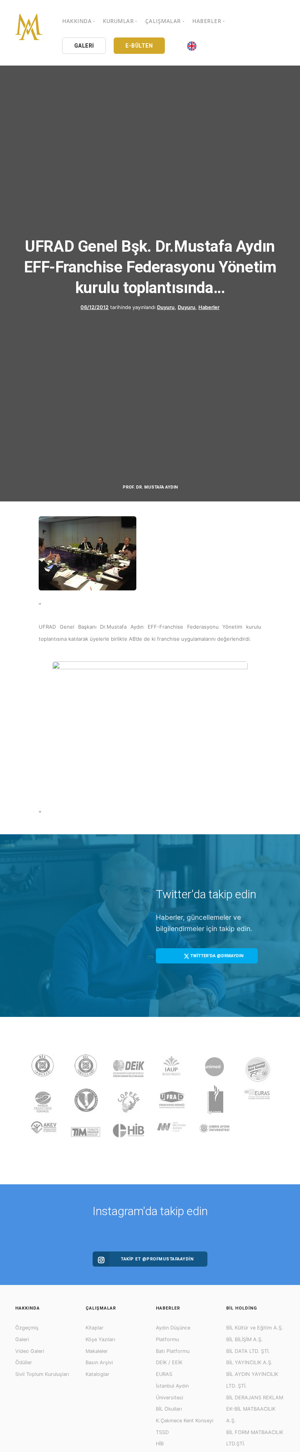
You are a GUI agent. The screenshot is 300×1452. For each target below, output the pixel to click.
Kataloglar (97, 1374)
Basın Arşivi (99, 1362)
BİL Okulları (169, 1409)
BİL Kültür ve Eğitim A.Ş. (254, 1328)
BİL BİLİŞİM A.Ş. (244, 1339)
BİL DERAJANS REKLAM (254, 1397)
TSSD (162, 1432)
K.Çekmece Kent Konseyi (184, 1421)
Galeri (22, 1339)
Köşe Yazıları (100, 1339)
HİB (160, 1444)
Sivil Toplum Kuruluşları (42, 1374)
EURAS (164, 1374)
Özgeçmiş (27, 1328)
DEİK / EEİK (169, 1362)
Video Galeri (29, 1351)
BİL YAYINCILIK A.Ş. (249, 1362)
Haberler (209, 307)
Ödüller (23, 1362)
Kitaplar (95, 1328)
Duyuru (166, 307)
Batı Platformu (172, 1351)
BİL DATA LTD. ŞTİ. (248, 1351)
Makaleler (97, 1351)
